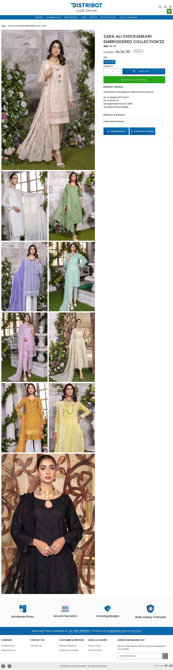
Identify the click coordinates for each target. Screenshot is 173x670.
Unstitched (109, 62)
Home (3, 26)
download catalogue (144, 131)
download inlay (117, 131)
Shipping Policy (8, 650)
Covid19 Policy (8, 645)
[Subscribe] (165, 656)
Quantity (108, 66)
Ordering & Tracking (68, 650)
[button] (160, 7)
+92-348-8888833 (79, 630)
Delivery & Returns (67, 645)
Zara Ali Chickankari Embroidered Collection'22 (27, 26)
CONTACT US (36, 645)
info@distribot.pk (116, 630)
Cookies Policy (95, 650)
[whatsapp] (169, 11)
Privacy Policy (94, 645)
